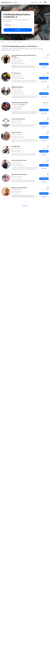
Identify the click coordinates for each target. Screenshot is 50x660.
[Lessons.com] (6, 2)
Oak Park (10, 41)
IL (6, 41)
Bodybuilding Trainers (17, 41)
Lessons (3, 41)
